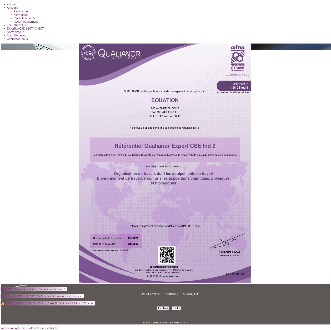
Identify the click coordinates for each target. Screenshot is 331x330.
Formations (21, 14)
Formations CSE (17, 25)
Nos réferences (16, 35)
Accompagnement (26, 21)
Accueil (11, 4)
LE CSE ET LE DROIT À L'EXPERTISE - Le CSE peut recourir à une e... (42, 296)
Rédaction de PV (24, 18)
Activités (12, 7)
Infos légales (190, 293)
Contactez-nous (17, 39)
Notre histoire (15, 32)
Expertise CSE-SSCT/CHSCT (25, 28)
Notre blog (171, 293)
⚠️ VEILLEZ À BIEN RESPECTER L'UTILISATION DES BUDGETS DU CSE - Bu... (47, 303)
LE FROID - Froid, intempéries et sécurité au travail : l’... (33, 289)
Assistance (21, 11)
